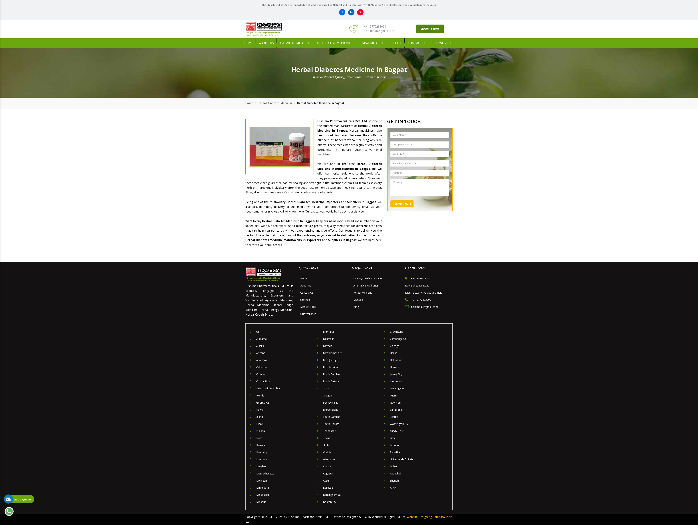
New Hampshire (332, 353)
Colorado (261, 374)
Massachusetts (265, 473)
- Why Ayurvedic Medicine (367, 278)
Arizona (260, 353)
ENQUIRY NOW (430, 28)
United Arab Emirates (402, 459)
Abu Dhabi (396, 473)
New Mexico (330, 367)
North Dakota (331, 381)
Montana (328, 331)
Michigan (261, 480)
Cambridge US (398, 338)
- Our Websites (307, 314)
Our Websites (443, 43)
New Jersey (329, 360)
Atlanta (327, 466)
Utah (326, 445)
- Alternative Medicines (365, 285)
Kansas (260, 445)
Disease (396, 43)
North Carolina (331, 374)
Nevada (327, 346)
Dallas (393, 353)
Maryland (261, 466)
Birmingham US (332, 494)
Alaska (260, 346)
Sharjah (394, 480)
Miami (393, 395)
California (261, 367)
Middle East (397, 431)
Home (248, 43)
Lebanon (395, 445)
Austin (326, 480)
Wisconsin (329, 459)
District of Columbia (268, 388)
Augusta (328, 473)
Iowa (259, 438)
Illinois (260, 424)
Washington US (399, 424)
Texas (326, 438)
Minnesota (262, 487)
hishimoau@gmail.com (379, 31)
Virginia (327, 452)
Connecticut (263, 381)
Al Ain (393, 487)
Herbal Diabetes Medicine (275, 103)
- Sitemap (304, 299)
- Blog (355, 306)
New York (395, 402)
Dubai (393, 466)
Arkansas (261, 360)
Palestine (395, 452)
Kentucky (261, 452)
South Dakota (331, 424)
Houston (395, 367)
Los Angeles (397, 388)
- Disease (357, 299)
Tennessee (329, 431)
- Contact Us (306, 292)
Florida (260, 395)
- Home (303, 278)
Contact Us (417, 43)
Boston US (329, 502)
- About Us (305, 285)
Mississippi (262, 494)
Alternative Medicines (334, 43)
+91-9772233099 (375, 27)
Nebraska (328, 338)
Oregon (327, 395)
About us (266, 43)
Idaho (259, 416)
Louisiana (262, 459)
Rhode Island (330, 409)
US (258, 331)
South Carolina (331, 416)
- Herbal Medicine (362, 292)
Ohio (326, 388)
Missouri (261, 502)
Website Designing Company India (429, 517)
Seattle (394, 416)
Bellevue (328, 487)
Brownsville (396, 331)
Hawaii (260, 409)
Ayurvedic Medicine (295, 43)
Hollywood (396, 360)
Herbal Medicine (371, 43)
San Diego (396, 409)
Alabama (261, 338)
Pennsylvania (330, 402)
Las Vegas (396, 381)
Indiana (260, 431)
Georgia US (263, 402)
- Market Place (307, 306)
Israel (393, 438)
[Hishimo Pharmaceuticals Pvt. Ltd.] (278, 29)
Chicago (394, 346)
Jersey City (396, 374)
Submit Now (401, 204)
